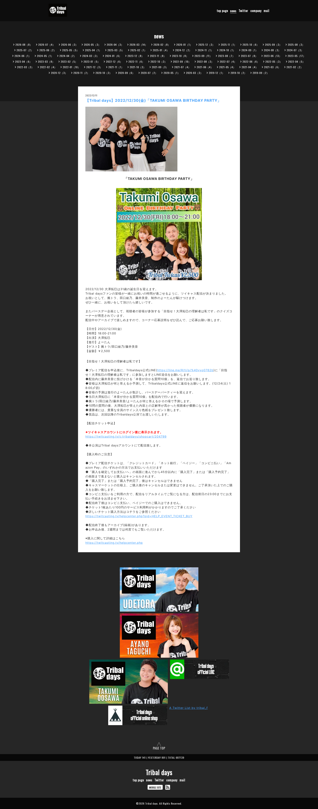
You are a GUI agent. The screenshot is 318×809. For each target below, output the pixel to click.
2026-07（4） (46, 44)
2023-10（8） (180, 56)
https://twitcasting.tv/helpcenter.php (114, 542)
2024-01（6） (113, 56)
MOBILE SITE (155, 787)
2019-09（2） (261, 73)
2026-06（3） (69, 44)
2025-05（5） (70, 50)
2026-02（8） (161, 44)
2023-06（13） (273, 56)
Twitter (243, 11)
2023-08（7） (226, 56)
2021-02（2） (295, 67)
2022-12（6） (114, 61)
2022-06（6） (251, 61)
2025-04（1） (93, 50)
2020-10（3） (104, 73)
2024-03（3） (90, 56)
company (256, 11)
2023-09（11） (203, 56)
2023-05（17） (297, 56)
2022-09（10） (182, 61)
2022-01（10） (71, 67)
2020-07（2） (149, 73)
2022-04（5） (296, 61)
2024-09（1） (249, 50)
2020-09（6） (126, 73)
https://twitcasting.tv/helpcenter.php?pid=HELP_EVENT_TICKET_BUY (138, 516)
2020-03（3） (194, 73)
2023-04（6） (23, 61)
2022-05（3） (273, 61)
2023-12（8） (136, 56)
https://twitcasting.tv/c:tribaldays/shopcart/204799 (126, 436)
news (233, 11)
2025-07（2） (25, 50)
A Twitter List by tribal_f (188, 708)
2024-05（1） (45, 56)
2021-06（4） (205, 67)
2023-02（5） (69, 61)
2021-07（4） (182, 67)
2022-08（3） (205, 61)
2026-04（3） (115, 44)
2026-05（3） (92, 44)
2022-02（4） (48, 67)
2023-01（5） (92, 61)
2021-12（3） (94, 67)
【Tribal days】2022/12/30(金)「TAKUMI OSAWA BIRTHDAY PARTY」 (153, 100)
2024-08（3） (272, 50)
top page (222, 11)
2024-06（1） (23, 56)
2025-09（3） (273, 44)
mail (266, 11)
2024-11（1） (205, 50)
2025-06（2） (47, 50)
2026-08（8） (23, 44)
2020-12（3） (59, 73)
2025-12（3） (206, 44)
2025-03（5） (115, 50)
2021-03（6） (272, 67)
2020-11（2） (81, 73)
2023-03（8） (46, 61)
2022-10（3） (159, 61)
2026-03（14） (139, 44)
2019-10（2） (239, 73)
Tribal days (159, 772)
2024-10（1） (227, 50)
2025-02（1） (138, 50)
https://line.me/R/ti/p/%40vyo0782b (185, 370)
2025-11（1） (229, 44)
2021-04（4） (250, 67)
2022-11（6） (136, 61)
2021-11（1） (116, 67)
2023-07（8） (249, 56)
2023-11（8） (158, 56)
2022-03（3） (25, 67)
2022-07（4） (228, 61)
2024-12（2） (183, 50)
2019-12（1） (217, 73)
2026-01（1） (184, 44)
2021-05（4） (227, 67)
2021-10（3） (138, 67)
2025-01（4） (161, 50)
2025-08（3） (296, 44)
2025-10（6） (251, 44)
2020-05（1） (172, 73)
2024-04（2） (67, 56)
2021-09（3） (160, 67)
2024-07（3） (295, 50)
